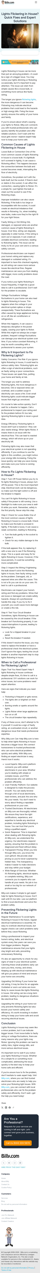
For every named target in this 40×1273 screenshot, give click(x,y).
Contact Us (5, 1184)
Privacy (31, 1268)
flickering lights (29, 99)
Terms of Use (6, 1270)
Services (4, 1198)
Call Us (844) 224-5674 (18, 1143)
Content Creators (7, 1221)
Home (3, 1178)
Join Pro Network (7, 1215)
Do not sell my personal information (14, 1204)
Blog (3, 1201)
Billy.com (5, 1078)
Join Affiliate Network (9, 1218)
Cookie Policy (6, 1187)
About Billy (5, 1181)
